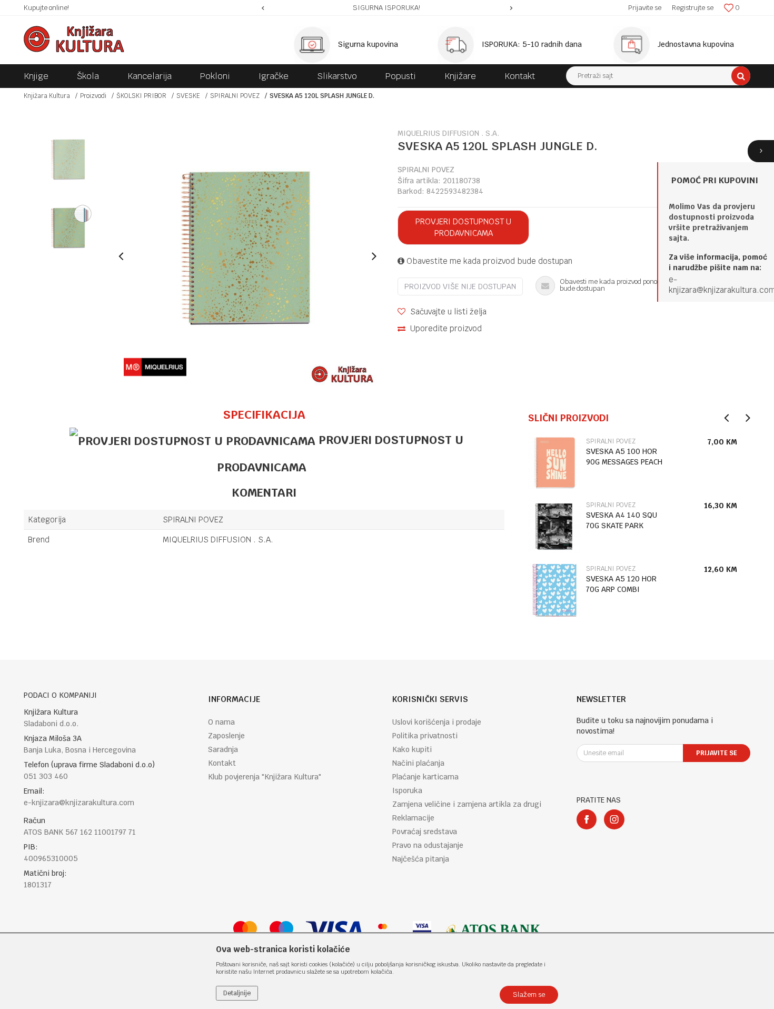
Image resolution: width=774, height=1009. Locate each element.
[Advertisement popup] (387, 504)
